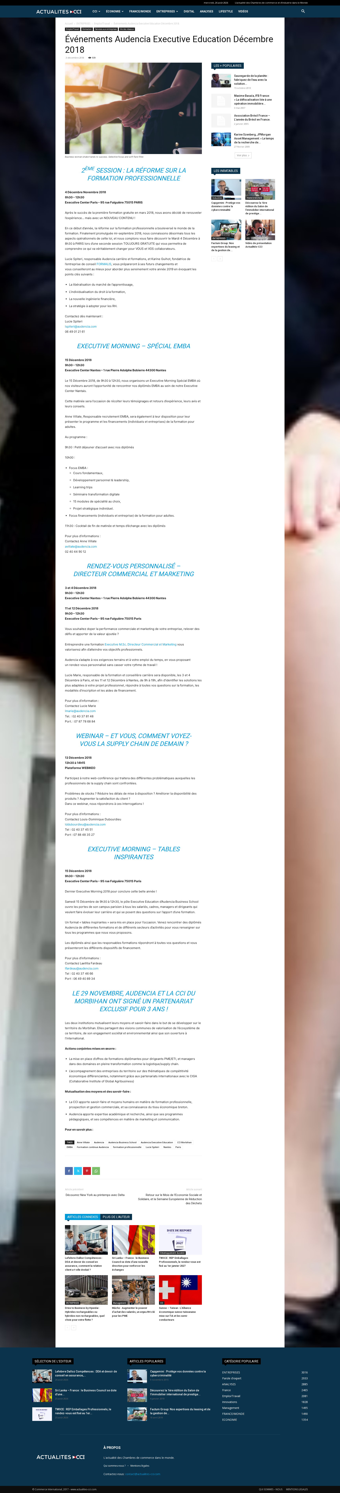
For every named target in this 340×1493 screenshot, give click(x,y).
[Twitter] (78, 1171)
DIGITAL (189, 11)
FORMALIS (104, 264)
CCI (94, 11)
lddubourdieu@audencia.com (85, 824)
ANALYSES (206, 11)
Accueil (69, 23)
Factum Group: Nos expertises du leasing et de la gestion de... (225, 247)
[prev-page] (67, 1327)
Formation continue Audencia (93, 1147)
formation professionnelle (127, 1147)
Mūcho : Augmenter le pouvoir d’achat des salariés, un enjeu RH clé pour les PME (133, 1311)
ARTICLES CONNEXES (82, 1217)
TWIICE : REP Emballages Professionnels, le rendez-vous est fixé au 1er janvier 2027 (179, 1261)
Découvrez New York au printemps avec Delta (95, 1195)
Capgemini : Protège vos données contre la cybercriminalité (225, 206)
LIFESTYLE (226, 11)
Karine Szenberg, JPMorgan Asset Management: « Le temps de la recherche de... (254, 138)
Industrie (217, 198)
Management (119, 1303)
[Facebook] (69, 1171)
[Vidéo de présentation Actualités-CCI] (260, 230)
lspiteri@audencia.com (81, 326)
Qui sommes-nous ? (114, 1465)
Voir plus (242, 155)
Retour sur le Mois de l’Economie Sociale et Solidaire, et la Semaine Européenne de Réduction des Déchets (170, 1199)
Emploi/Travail (102, 23)
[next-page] (73, 1327)
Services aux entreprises (106, 29)
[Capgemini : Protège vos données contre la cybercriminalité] (226, 189)
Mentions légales (139, 1465)
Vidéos (243, 11)
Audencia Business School (122, 1142)
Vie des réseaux (127, 29)
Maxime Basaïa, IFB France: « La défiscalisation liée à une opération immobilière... (253, 99)
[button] (303, 12)
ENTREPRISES (165, 11)
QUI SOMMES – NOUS (270, 1489)
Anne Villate (83, 1142)
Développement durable (172, 1253)
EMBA (70, 1147)
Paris (178, 1147)
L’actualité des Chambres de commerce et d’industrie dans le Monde (271, 2)
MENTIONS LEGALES (297, 1489)
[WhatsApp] (96, 1171)
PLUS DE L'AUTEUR (116, 1217)
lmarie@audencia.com (80, 711)
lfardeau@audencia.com (81, 968)
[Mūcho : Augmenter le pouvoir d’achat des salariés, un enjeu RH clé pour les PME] (133, 1290)
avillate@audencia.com (81, 546)
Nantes (167, 1147)
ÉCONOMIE (113, 11)
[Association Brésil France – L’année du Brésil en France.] (221, 120)
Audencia (99, 1142)
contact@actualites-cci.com (142, 1474)
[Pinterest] (87, 1171)
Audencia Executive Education (157, 1142)
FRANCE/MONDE (140, 11)
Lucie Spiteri (152, 1147)
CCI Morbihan (184, 1142)
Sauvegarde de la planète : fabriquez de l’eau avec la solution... (251, 79)
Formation (87, 29)
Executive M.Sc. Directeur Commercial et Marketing (140, 644)
